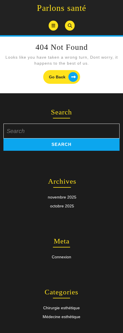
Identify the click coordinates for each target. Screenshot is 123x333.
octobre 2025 (62, 206)
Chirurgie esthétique (61, 308)
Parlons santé (61, 8)
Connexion (61, 257)
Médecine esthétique (61, 316)
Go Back (64, 77)
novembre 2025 (62, 197)
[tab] (53, 26)
